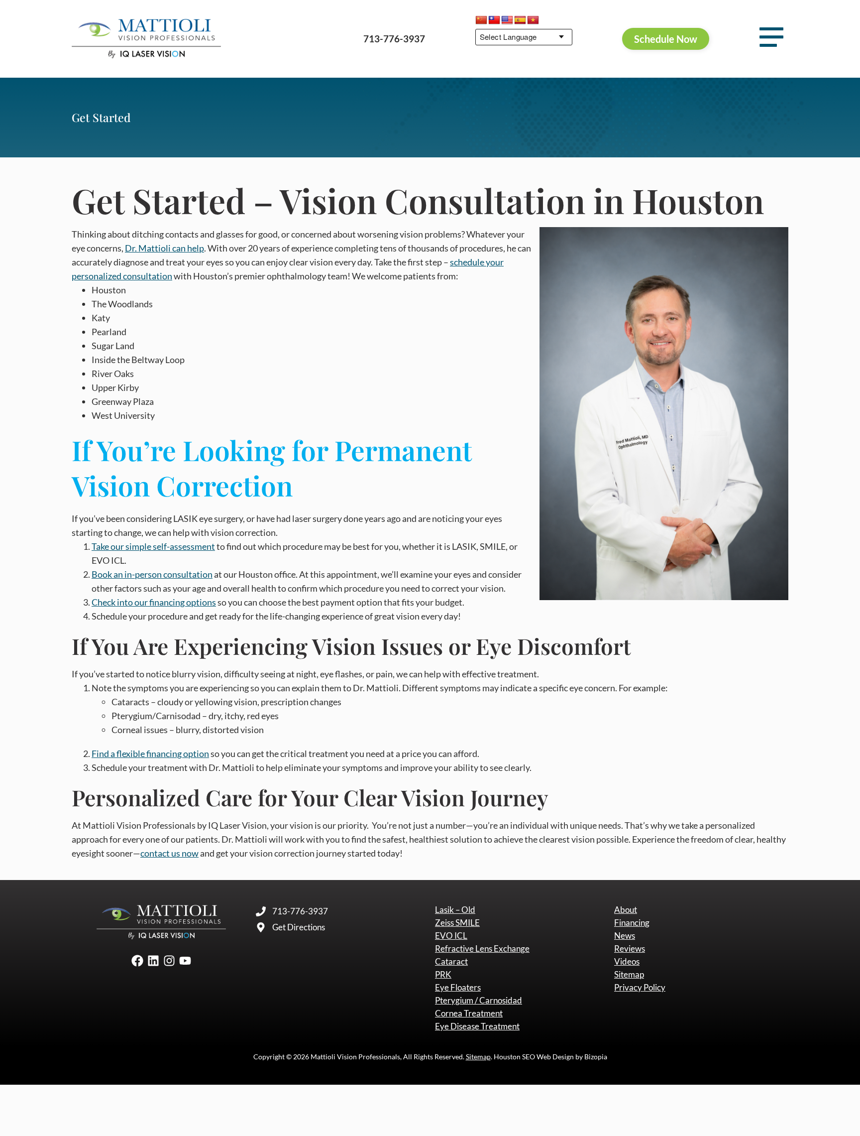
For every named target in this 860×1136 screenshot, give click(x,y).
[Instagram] (169, 961)
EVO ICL (451, 936)
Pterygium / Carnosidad (478, 1001)
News (624, 936)
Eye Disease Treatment (477, 1026)
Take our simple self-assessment (153, 546)
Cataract (451, 962)
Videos (627, 962)
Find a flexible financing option (150, 753)
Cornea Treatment (469, 1013)
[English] (507, 20)
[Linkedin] (153, 961)
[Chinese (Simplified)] (481, 20)
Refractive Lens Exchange (482, 949)
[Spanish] (520, 20)
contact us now (169, 853)
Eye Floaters (458, 988)
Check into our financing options (154, 602)
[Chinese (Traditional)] (494, 20)
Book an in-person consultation (152, 574)
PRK (443, 975)
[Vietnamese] (533, 20)
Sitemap (629, 975)
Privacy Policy (639, 988)
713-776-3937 (394, 38)
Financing (631, 923)
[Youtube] (185, 961)
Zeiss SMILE (457, 923)
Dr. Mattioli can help (164, 248)
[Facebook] (137, 961)
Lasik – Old (455, 910)
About (625, 910)
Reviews (629, 949)
